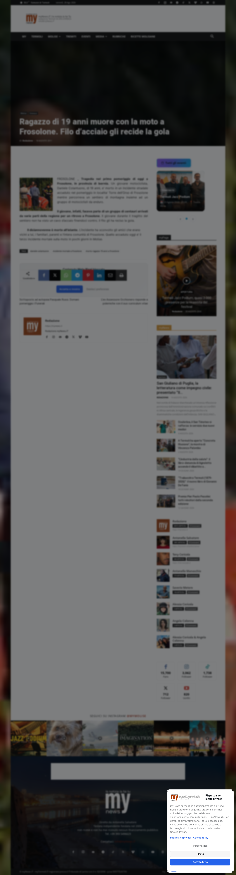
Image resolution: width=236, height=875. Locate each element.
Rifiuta (200, 853)
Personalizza (200, 845)
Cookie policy (200, 837)
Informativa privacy (180, 837)
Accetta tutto (200, 861)
